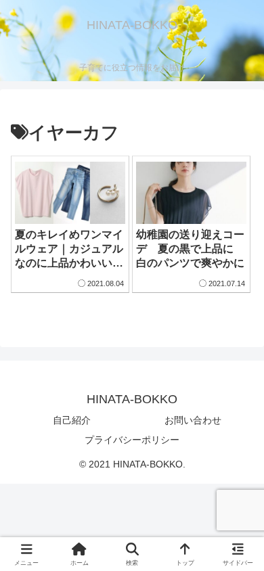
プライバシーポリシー (132, 439)
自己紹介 (72, 420)
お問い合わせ (192, 420)
